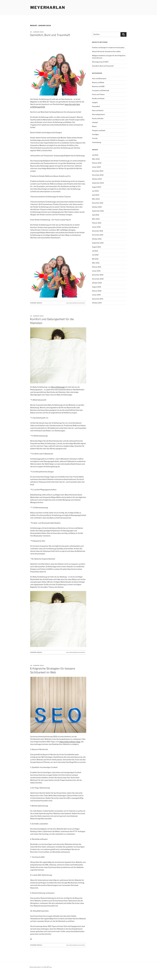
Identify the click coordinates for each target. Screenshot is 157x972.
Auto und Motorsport (99, 78)
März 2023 (96, 199)
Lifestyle (95, 122)
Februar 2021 (96, 267)
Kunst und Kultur (97, 118)
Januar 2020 (96, 295)
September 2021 (98, 243)
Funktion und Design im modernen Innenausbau (108, 47)
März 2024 (96, 159)
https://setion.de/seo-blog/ (69, 742)
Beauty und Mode (98, 82)
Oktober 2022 (97, 207)
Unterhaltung (96, 142)
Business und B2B (98, 86)
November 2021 (97, 235)
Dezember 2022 (97, 203)
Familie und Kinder (98, 98)
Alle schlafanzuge (58, 387)
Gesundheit (96, 106)
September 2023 (98, 183)
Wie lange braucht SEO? (100, 62)
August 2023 (96, 187)
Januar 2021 (96, 271)
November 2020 (98, 279)
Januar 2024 (96, 167)
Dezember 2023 (97, 171)
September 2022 (98, 211)
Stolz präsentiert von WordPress (41, 967)
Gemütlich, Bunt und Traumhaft (50, 35)
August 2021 (96, 247)
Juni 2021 (95, 255)
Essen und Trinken (98, 94)
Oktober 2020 (97, 283)
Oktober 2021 (97, 239)
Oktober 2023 (97, 179)
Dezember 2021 (97, 231)
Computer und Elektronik (100, 90)
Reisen (94, 126)
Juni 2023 (95, 191)
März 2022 (96, 219)
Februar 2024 (96, 163)
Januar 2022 (96, 227)
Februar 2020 (96, 291)
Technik (95, 138)
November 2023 (97, 175)
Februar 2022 (96, 223)
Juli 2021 (95, 251)
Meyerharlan (47, 7)
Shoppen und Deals (98, 130)
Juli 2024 (95, 155)
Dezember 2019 (97, 299)
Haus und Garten (97, 110)
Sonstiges (95, 134)
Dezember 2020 (97, 275)
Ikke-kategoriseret (98, 114)
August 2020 (96, 287)
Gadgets (95, 102)
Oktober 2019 (97, 303)
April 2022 (95, 215)
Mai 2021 (95, 259)
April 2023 (95, 195)
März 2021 (95, 263)
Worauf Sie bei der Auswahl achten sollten (106, 51)
